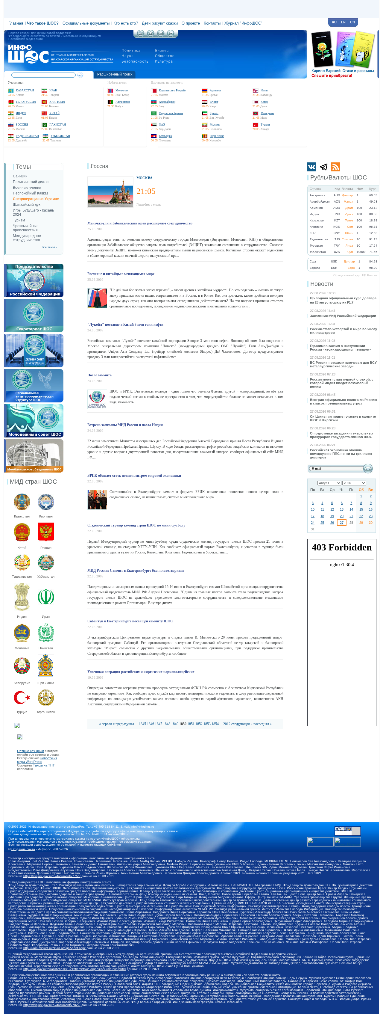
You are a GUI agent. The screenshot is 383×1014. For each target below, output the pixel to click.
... (136, 724)
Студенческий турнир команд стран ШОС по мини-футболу (136, 525)
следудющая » (242, 724)
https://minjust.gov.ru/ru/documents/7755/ (51, 876)
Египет (214, 101)
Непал (264, 90)
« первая (105, 724)
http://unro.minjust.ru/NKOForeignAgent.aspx (54, 948)
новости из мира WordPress (37, 759)
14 (351, 509)
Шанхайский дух (26, 205)
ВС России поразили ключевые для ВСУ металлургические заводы (343, 364)
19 (332, 516)
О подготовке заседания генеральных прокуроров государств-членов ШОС (341, 435)
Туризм (19, 220)
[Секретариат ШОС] (33, 300)
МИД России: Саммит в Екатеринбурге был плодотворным (135, 570)
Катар (264, 101)
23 (371, 516)
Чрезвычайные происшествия (26, 228)
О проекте (191, 23)
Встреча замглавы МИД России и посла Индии (125, 425)
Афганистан (122, 101)
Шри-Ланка (217, 136)
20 (342, 516)
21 (351, 516)
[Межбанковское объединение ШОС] (33, 441)
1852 (199, 724)
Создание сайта (23, 849)
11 (322, 509)
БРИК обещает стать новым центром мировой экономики (134, 475)
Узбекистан (60, 136)
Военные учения (27, 187)
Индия (21, 113)
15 (361, 509)
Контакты (212, 23)
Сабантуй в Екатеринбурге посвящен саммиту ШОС (130, 621)
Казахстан (25, 90)
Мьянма (215, 124)
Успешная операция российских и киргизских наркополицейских (140, 672)
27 (342, 522)
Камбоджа (165, 136)
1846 (150, 724)
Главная (15, 23)
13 (342, 509)
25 (322, 522)
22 (361, 516)
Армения (215, 90)
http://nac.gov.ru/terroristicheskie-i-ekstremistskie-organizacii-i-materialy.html (74, 969)
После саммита (99, 375)
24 (312, 522)
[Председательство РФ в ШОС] (33, 265)
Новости (321, 283)
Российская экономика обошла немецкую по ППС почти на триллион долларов (341, 453)
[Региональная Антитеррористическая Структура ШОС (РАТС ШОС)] (33, 370)
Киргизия (57, 101)
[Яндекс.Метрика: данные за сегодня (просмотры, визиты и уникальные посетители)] (348, 841)
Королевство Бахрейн (172, 90)
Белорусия (22, 683)
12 (332, 509)
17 (312, 516)
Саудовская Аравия (171, 113)
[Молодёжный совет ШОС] (33, 406)
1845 (142, 724)
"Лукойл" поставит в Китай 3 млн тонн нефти (125, 324)
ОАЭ (162, 124)
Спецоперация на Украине (36, 199)
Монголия (121, 90)
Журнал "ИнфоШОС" (243, 23)
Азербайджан (167, 101)
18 (322, 516)
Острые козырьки (30, 751)
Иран (53, 90)
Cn (352, 22)
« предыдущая (123, 724)
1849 (174, 724)
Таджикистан (27, 136)
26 (332, 522)
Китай (54, 113)
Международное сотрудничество (27, 238)
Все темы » (49, 247)
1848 (166, 724)
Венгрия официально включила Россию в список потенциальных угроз (343, 401)
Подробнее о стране (148, 204)
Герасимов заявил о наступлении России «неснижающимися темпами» (340, 347)
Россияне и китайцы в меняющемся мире (120, 274)
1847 (158, 724)
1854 (215, 724)
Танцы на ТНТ (44, 765)
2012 (226, 724)
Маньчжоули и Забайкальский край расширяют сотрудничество (139, 223)
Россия (22, 124)
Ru (334, 22)
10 (312, 509)
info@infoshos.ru (142, 826)
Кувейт (214, 113)
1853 (207, 724)
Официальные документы (86, 23)
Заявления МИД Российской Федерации (343, 316)
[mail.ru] (348, 828)
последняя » (262, 724)
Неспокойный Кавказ (30, 193)
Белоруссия (26, 101)
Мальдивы (267, 113)
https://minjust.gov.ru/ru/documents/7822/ (51, 1005)
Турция (265, 124)
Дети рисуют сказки (160, 23)
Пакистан (57, 124)
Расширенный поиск (114, 74)
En (343, 22)
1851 (190, 724)
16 (371, 509)
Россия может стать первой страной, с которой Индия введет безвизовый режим (341, 383)
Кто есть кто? (125, 23)
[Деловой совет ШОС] (33, 335)
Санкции (20, 176)
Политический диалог (31, 182)
